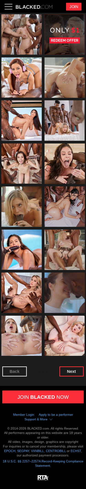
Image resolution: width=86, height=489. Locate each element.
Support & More (36, 419)
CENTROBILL (56, 451)
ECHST (76, 451)
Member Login (23, 414)
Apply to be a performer (56, 414)
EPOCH (9, 451)
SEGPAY (23, 451)
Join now (43, 397)
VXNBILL (37, 451)
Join (73, 7)
